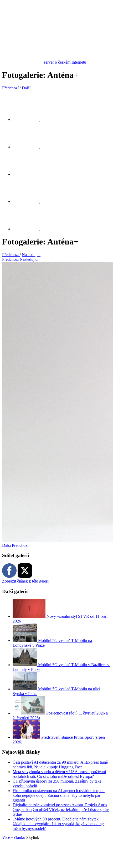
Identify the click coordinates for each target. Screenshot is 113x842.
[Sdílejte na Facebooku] (29, 147)
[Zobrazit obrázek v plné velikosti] (29, 174)
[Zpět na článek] (29, 229)
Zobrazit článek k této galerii (25, 581)
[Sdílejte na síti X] (29, 119)
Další (6, 545)
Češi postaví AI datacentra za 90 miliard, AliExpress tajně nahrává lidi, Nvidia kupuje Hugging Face (60, 764)
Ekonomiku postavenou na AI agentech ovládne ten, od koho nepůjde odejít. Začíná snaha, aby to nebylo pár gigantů (59, 795)
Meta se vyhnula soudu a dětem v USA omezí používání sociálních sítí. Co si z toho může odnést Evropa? (59, 774)
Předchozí (20, 545)
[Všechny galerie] (29, 201)
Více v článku (13, 837)
